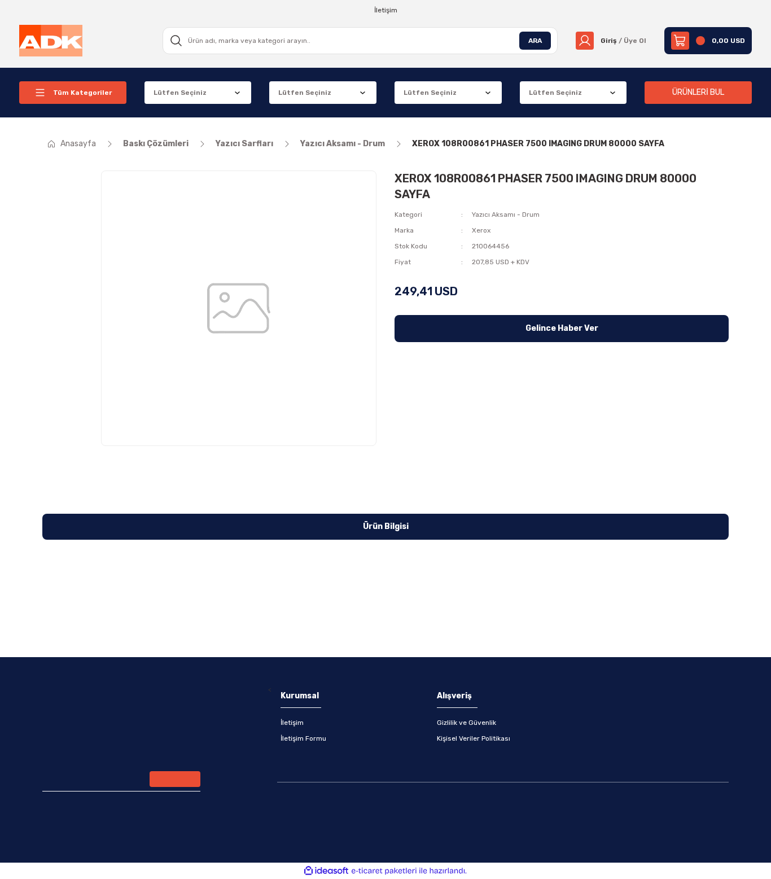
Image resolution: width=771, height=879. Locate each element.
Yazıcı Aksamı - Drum (506, 214)
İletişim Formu (303, 738)
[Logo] (50, 40)
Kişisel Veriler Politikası (473, 738)
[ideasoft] (326, 870)
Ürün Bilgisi (386, 526)
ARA (535, 41)
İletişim (292, 723)
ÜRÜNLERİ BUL (698, 92)
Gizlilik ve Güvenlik (466, 723)
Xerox (481, 230)
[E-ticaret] (384, 871)
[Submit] (175, 779)
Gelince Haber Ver (561, 328)
